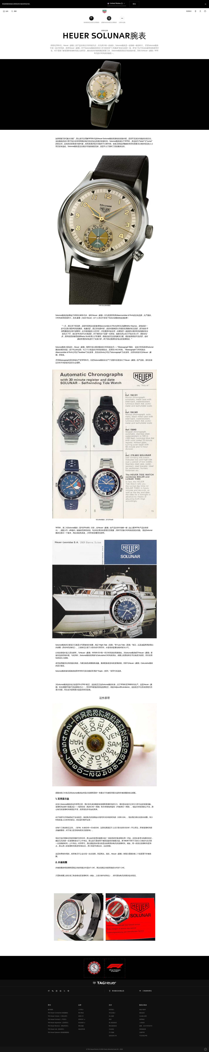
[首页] (104, 11)
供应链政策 (142, 1029)
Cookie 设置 (143, 1016)
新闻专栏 (81, 1019)
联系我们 (111, 1009)
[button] (200, 11)
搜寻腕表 (50, 1009)
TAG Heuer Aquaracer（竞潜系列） (58, 1022)
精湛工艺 (81, 1016)
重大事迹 (81, 1013)
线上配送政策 (113, 1022)
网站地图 (81, 1026)
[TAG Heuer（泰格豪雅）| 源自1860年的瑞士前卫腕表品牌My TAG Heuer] (104, 983)
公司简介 (81, 1009)
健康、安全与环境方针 (145, 1026)
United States (115, 3)
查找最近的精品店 (118, 991)
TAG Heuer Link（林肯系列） (56, 1029)
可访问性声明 (143, 1035)
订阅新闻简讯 (147, 991)
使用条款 (142, 1019)
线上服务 (111, 1016)
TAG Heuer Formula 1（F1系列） (57, 1019)
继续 (136, 4)
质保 (110, 1019)
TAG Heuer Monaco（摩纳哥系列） (58, 1026)
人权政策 (142, 1022)
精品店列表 (81, 1029)
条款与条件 (142, 1009)
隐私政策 (142, 1013)
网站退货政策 (113, 1026)
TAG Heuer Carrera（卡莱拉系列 (57, 1016)
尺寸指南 (111, 1032)
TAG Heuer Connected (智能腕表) (58, 1013)
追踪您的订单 (113, 1035)
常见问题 (111, 1013)
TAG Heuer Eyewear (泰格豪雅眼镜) (58, 1032)
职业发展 (81, 1022)
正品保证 (111, 1029)
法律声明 (142, 1032)
